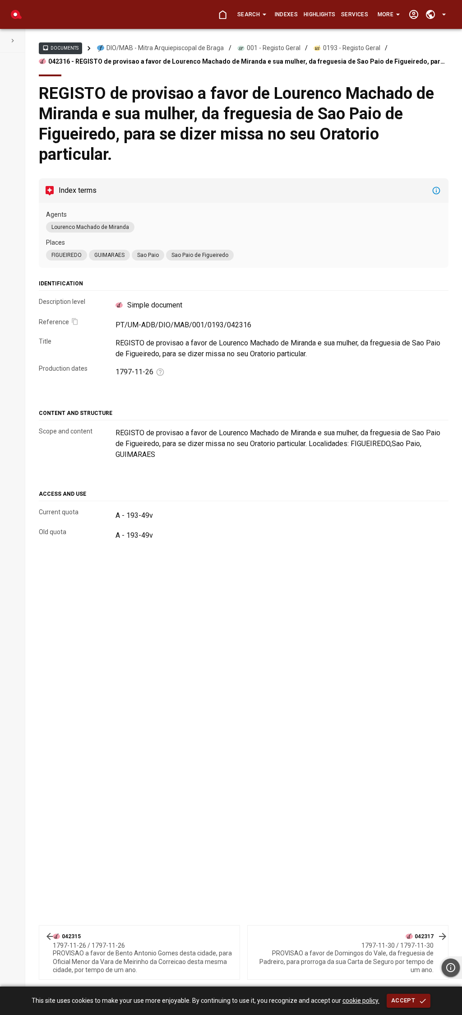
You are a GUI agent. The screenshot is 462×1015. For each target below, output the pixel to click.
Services (354, 14)
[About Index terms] (436, 190)
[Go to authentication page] (413, 14)
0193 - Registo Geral (351, 47)
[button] (251, 14)
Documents (60, 48)
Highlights (319, 14)
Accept (403, 1000)
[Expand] (12, 40)
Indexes (286, 14)
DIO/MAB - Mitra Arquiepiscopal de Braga (165, 47)
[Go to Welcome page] (222, 14)
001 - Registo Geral (273, 47)
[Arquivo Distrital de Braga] (16, 14)
